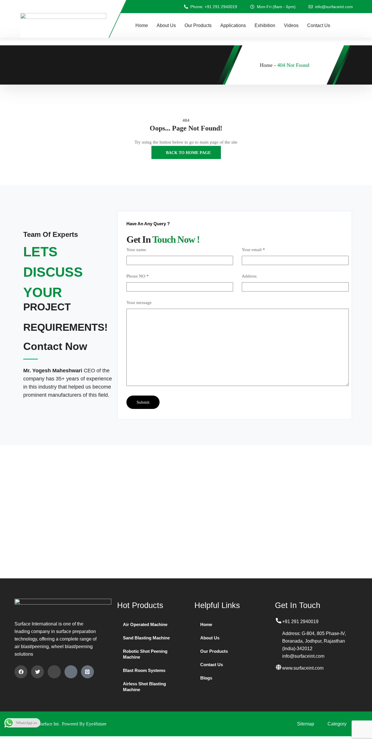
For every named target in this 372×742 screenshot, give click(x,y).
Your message (139, 302)
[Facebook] (21, 671)
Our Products (198, 25)
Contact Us (318, 25)
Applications (233, 25)
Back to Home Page (188, 153)
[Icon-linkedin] (54, 671)
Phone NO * (137, 276)
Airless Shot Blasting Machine (144, 686)
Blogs (206, 677)
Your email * (253, 249)
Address (249, 276)
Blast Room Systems (144, 670)
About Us (166, 25)
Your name (136, 249)
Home (141, 25)
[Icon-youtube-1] (71, 671)
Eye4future (96, 723)
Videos (291, 25)
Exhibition (265, 25)
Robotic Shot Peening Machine (145, 654)
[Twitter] (37, 671)
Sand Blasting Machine (146, 637)
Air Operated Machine (145, 624)
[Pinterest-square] (87, 671)
